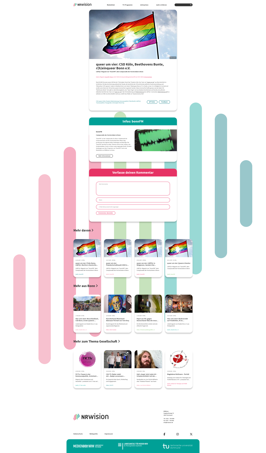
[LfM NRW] (133, 446)
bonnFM (107, 77)
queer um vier (150, 82)
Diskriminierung (140, 92)
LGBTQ (138, 101)
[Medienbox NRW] (88, 446)
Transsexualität (100, 103)
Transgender (108, 103)
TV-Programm (127, 5)
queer (100, 101)
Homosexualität (124, 101)
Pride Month (132, 101)
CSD (97, 101)
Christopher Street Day (118, 103)
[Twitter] (191, 434)
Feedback (164, 102)
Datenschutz (78, 434)
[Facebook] (164, 434)
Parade (108, 101)
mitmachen (144, 5)
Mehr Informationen (104, 156)
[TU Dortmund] (178, 446)
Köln (104, 101)
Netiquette (94, 434)
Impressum (109, 434)
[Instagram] (177, 434)
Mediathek (111, 5)
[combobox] (184, 4)
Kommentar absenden (105, 213)
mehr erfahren (161, 5)
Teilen (153, 102)
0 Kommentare (148, 77)
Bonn (111, 77)
